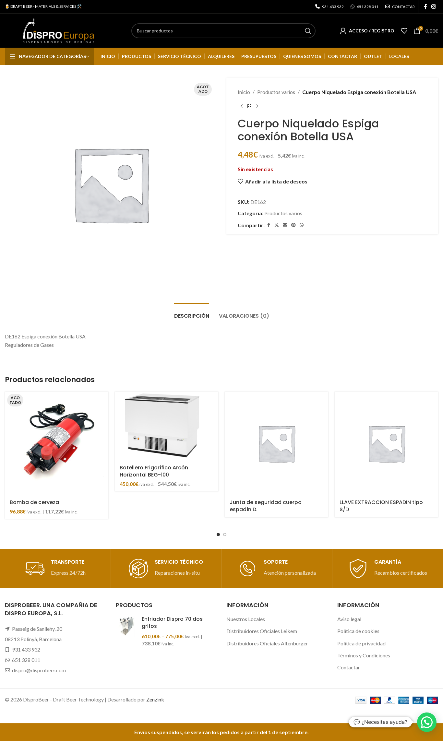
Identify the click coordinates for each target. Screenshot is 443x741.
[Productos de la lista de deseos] (404, 30)
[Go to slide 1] (218, 534)
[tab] (191, 313)
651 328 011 (26, 660)
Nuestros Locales (245, 619)
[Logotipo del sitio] (58, 30)
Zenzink (155, 699)
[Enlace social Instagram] (433, 6)
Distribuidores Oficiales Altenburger (267, 643)
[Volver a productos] (249, 107)
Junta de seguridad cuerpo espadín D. (266, 506)
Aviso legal (349, 619)
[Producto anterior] (241, 107)
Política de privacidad (361, 643)
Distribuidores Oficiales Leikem (261, 631)
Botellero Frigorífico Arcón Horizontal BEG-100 (154, 471)
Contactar (348, 667)
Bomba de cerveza (34, 502)
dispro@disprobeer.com (39, 670)
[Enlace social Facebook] (425, 6)
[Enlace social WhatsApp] (301, 225)
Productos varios (276, 92)
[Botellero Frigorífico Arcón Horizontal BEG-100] (166, 426)
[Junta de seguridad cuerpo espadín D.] (276, 443)
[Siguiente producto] (257, 107)
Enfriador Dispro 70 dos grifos (172, 623)
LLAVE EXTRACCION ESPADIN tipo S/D (381, 506)
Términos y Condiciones (363, 655)
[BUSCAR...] (308, 30)
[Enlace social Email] (285, 225)
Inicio (244, 92)
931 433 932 (26, 649)
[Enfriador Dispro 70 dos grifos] (126, 631)
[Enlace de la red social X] (276, 225)
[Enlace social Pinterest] (293, 225)
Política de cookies (358, 631)
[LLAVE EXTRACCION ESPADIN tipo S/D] (386, 443)
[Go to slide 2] (224, 534)
